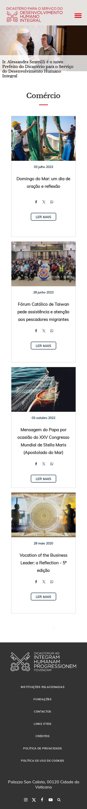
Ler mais (43, 217)
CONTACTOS (42, 711)
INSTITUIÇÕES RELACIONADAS (43, 687)
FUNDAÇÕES (42, 699)
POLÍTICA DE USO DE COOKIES (42, 760)
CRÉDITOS (42, 736)
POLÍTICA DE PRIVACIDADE (42, 748)
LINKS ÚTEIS (43, 723)
